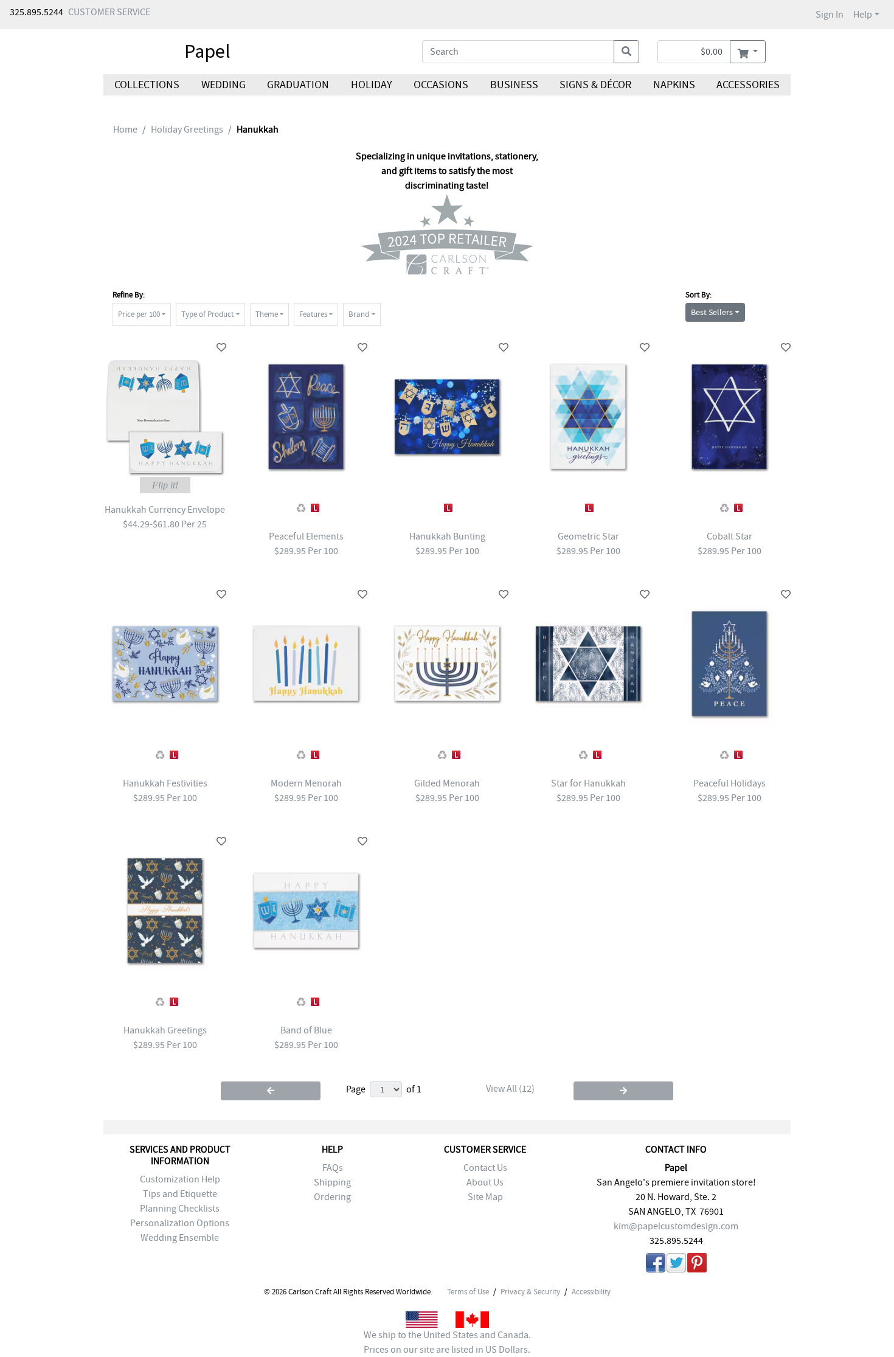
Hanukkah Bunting (447, 536)
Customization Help (180, 1179)
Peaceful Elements (306, 536)
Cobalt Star (729, 536)
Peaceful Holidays (729, 783)
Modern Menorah (306, 783)
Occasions (441, 85)
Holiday (371, 85)
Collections (146, 85)
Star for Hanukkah (588, 783)
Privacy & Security (530, 1292)
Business (514, 85)
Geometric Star (588, 536)
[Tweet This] (676, 1265)
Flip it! (165, 485)
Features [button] (313, 314)
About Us (485, 1182)
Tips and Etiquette (180, 1194)
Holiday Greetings (187, 129)
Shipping (332, 1182)
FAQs (332, 1168)
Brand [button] (358, 314)
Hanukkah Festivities (165, 783)
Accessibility (591, 1292)
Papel (207, 51)
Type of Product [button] (207, 314)
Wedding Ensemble (179, 1238)
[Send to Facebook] (655, 1265)
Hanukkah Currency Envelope (165, 510)
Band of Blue (306, 1030)
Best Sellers (712, 312)
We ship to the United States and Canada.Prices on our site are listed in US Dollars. (447, 1342)
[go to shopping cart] (748, 51)
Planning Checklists (180, 1209)
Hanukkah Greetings (165, 1030)
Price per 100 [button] (139, 314)
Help (862, 15)
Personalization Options (179, 1223)
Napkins (674, 85)
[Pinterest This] (697, 1265)
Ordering (332, 1197)
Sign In (830, 15)
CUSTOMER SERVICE (109, 12)
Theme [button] (266, 314)
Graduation (298, 85)
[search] (626, 51)
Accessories (748, 85)
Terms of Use (468, 1292)
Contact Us (485, 1168)
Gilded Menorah (447, 783)
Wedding (223, 85)
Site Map (485, 1197)
